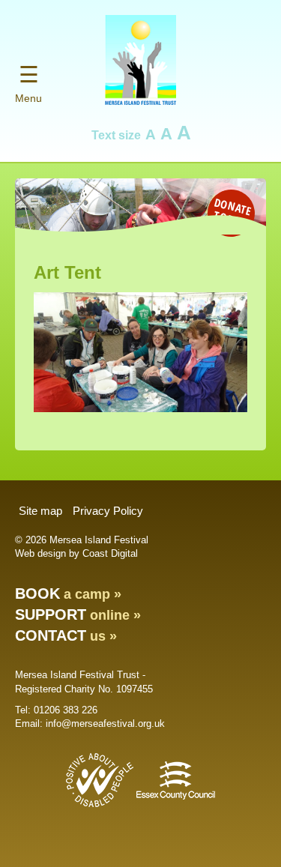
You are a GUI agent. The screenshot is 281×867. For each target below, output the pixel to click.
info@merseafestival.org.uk (105, 723)
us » (66, 636)
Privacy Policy (108, 510)
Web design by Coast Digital (76, 553)
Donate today (232, 211)
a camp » (68, 594)
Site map (40, 510)
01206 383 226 (65, 710)
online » (78, 615)
